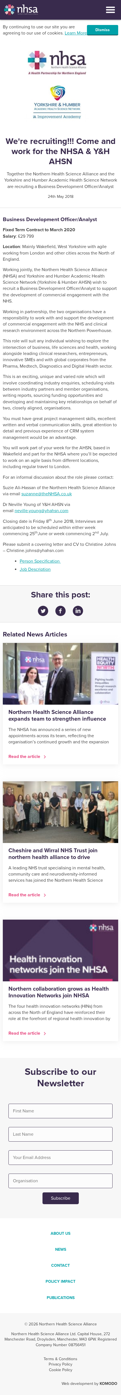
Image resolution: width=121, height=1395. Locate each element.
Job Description (35, 569)
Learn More (76, 33)
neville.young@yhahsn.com (41, 511)
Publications (61, 1297)
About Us (60, 1233)
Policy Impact (60, 1281)
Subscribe (60, 1198)
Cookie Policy (60, 1369)
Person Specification (40, 561)
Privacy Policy (60, 1364)
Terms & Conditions (60, 1359)
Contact (60, 1265)
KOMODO (108, 1383)
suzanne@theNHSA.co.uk (46, 494)
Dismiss (102, 30)
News (60, 1249)
